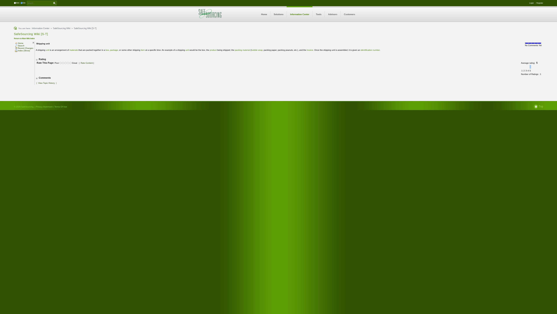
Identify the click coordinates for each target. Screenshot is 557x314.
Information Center (40, 28)
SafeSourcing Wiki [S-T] (85, 28)
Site (24, 3)
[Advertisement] (278, 90)
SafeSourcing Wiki (61, 28)
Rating (42, 59)
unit (47, 50)
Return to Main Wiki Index (24, 39)
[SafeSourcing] (210, 14)
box (107, 50)
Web (17, 3)
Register (539, 3)
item (143, 50)
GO (54, 3)
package (114, 50)
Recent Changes (25, 48)
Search (20, 45)
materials (73, 50)
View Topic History (46, 83)
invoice (310, 50)
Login (531, 3)
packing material (242, 50)
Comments (45, 78)
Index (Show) (23, 50)
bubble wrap (257, 50)
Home (20, 43)
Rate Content (87, 63)
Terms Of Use (60, 107)
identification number (370, 50)
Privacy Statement (44, 107)
